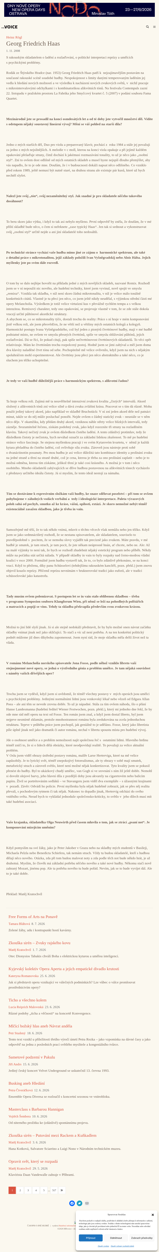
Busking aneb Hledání (27, 1083)
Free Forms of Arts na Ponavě (33, 916)
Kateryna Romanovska (24, 976)
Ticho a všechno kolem (27, 1000)
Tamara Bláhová (19, 924)
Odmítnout (116, 1237)
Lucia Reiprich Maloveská (26, 1007)
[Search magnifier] (147, 27)
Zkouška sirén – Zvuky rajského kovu (39, 943)
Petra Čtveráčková (21, 1090)
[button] (152, 1214)
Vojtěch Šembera (20, 1116)
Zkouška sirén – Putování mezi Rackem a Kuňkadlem (52, 1135)
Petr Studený (17, 1033)
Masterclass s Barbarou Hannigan (36, 1109)
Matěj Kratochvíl (20, 949)
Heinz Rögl (14, 37)
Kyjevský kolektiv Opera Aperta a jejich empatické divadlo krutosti (64, 969)
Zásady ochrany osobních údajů (122, 1246)
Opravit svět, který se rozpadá (33, 1161)
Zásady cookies (103, 1246)
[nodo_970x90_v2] (79, 10)
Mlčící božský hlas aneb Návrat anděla (40, 1026)
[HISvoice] (10, 27)
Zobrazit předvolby (142, 1237)
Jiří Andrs (15, 1064)
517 (54, 1190)
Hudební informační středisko (71, 1225)
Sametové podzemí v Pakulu (32, 1057)
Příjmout (90, 1237)
